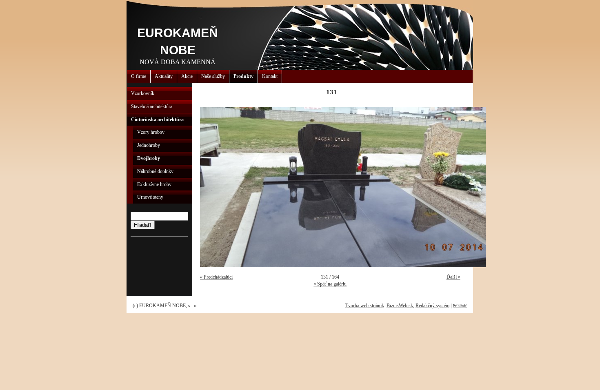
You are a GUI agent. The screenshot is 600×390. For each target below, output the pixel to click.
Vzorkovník (142, 93)
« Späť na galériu (330, 284)
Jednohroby (148, 145)
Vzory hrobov (150, 132)
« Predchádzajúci (216, 277)
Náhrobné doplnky (155, 171)
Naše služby (213, 76)
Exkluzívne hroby (154, 184)
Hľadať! (142, 225)
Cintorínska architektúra (157, 119)
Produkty (243, 76)
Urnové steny (150, 197)
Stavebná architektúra (151, 106)
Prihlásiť (460, 306)
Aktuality (164, 76)
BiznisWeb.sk (400, 305)
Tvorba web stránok (364, 305)
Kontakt (270, 76)
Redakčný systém (432, 305)
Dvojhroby (148, 158)
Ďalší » (453, 277)
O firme (138, 76)
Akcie (187, 76)
